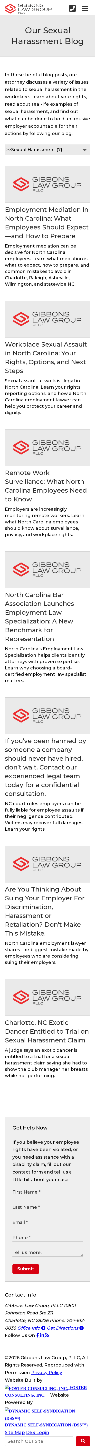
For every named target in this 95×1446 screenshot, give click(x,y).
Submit (25, 1269)
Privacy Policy (46, 1372)
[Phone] (72, 8)
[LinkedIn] (42, 1335)
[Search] (83, 1441)
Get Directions (63, 1328)
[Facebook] (38, 1335)
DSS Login (37, 1432)
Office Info (29, 1328)
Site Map (15, 1432)
